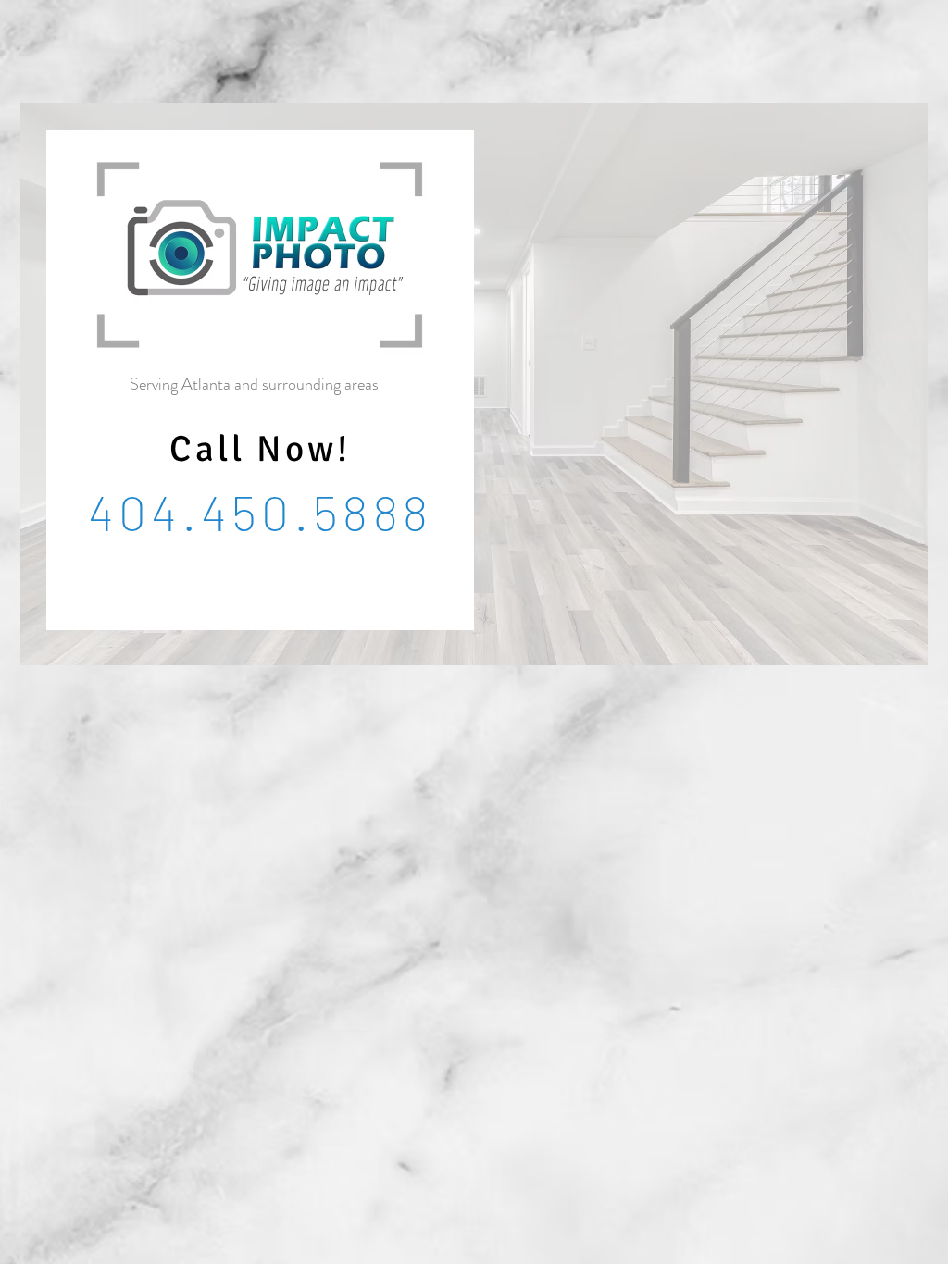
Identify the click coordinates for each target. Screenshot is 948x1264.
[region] (474, 384)
